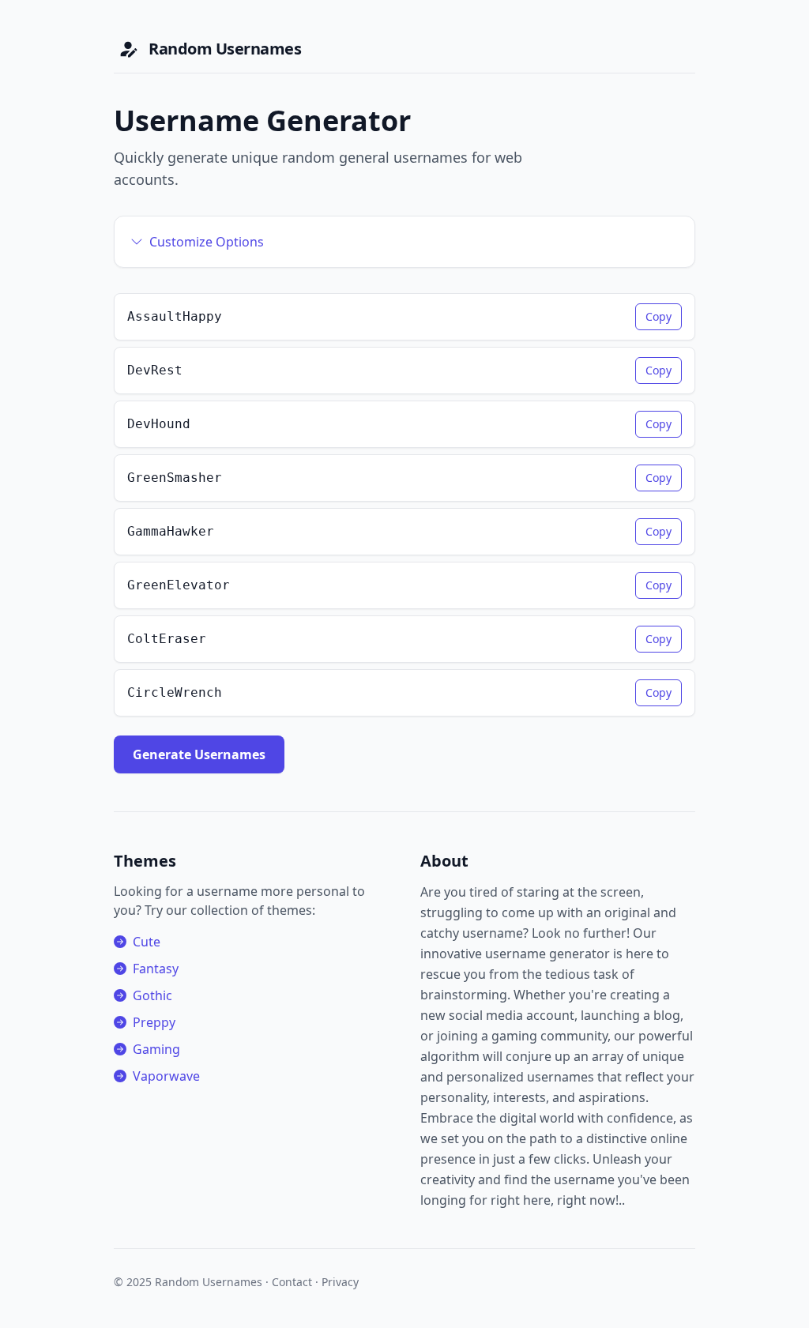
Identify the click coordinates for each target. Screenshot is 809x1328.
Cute (146, 941)
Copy (658, 316)
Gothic (152, 995)
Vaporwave (166, 1076)
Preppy (154, 1022)
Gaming (156, 1049)
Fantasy (156, 968)
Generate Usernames (199, 754)
